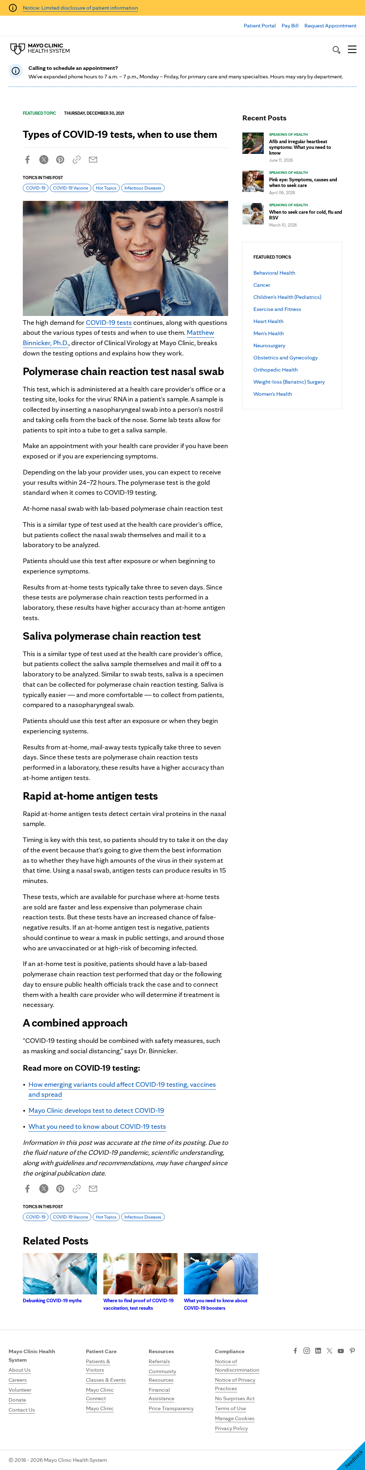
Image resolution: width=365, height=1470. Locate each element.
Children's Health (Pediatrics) (287, 297)
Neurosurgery (269, 345)
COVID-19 (35, 188)
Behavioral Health (274, 272)
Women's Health (272, 393)
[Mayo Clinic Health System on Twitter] (329, 1351)
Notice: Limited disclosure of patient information (80, 7)
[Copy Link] (76, 159)
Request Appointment (330, 25)
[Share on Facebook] (27, 159)
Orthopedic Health (275, 369)
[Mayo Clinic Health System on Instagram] (306, 1351)
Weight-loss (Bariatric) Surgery (289, 381)
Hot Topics (106, 188)
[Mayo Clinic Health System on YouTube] (341, 1351)
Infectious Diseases (142, 188)
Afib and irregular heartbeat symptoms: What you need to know (300, 147)
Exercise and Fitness (277, 309)
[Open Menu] (352, 50)
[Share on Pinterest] (60, 159)
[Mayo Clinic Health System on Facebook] (295, 1351)
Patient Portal (260, 25)
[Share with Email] (93, 159)
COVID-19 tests (109, 322)
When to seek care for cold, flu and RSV (305, 214)
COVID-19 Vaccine (70, 188)
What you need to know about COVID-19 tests (97, 1126)
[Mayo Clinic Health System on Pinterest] (352, 1351)
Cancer (261, 284)
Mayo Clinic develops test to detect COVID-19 (96, 1110)
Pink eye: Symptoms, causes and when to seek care (303, 182)
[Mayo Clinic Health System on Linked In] (318, 1351)
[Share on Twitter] (43, 159)
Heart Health (268, 321)
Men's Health (268, 333)
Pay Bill (290, 25)
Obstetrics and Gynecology (285, 357)
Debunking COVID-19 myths (52, 1300)
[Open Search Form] (336, 50)
